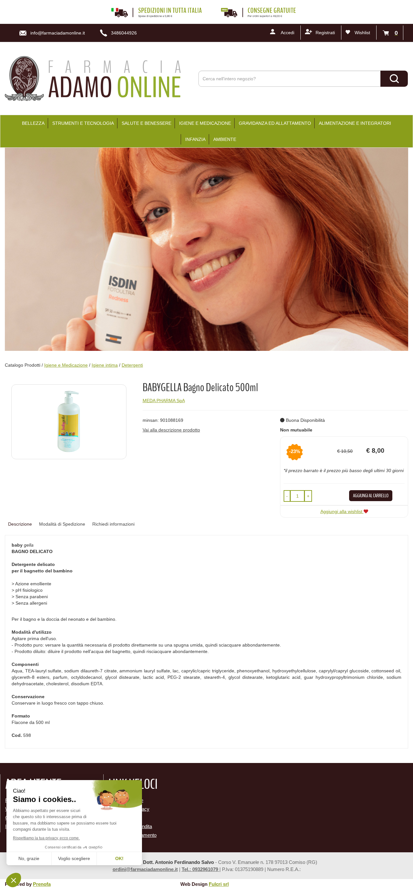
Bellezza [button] (33, 123)
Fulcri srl (219, 884)
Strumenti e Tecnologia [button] (83, 123)
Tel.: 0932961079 (200, 869)
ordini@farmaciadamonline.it (145, 869)
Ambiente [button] (224, 139)
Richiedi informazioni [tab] (113, 524)
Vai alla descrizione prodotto (171, 429)
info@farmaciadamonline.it (57, 32)
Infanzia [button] (195, 139)
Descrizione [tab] (20, 524)
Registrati (325, 32)
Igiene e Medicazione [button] (205, 123)
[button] (287, 496)
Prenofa (42, 884)
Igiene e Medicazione (66, 365)
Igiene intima (105, 365)
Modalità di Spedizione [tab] (62, 524)
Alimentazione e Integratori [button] (355, 123)
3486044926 (124, 32)
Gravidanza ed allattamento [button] (275, 123)
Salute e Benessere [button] (146, 123)
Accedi (287, 32)
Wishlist (362, 32)
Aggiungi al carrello (370, 495)
